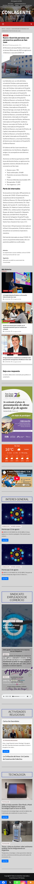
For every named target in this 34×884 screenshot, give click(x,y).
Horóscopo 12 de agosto (10, 529)
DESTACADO (6, 353)
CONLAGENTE (16, 12)
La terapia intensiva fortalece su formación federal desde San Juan (15, 296)
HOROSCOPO (6, 526)
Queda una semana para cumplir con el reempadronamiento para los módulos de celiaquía (15, 327)
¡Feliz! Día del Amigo (10, 681)
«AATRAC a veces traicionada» (11, 626)
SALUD (10, 291)
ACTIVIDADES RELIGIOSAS (10, 740)
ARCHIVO (10, 3)
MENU (17, 5)
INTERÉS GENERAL (16, 526)
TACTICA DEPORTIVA (26, 5)
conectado (18, 374)
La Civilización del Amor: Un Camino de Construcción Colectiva (16, 757)
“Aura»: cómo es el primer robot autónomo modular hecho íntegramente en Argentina (17, 848)
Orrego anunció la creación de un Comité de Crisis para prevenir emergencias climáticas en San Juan (17, 358)
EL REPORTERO (7, 299)
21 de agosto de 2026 (16, 299)
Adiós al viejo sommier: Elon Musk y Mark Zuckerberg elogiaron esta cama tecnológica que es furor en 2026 (17, 806)
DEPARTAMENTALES (20, 3)
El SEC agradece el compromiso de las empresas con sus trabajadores (16, 659)
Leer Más (5, 540)
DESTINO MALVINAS (8, 5)
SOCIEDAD (11, 321)
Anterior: (16, 253)
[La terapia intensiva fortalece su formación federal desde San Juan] (17, 282)
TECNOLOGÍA (5, 802)
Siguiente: (13, 260)
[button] (3, 24)
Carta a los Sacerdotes (11, 721)
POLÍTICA (19, 353)
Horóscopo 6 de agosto (10, 570)
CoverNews (12, 878)
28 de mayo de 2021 (14, 45)
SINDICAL (12, 621)
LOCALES (6, 35)
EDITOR (6, 45)
